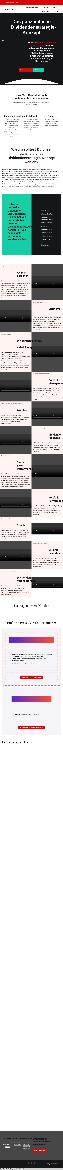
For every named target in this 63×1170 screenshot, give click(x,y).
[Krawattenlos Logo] (8, 9)
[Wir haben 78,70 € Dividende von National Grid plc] (31, 784)
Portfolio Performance (47, 236)
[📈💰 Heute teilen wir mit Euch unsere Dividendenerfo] (31, 961)
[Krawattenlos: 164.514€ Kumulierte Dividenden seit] (31, 923)
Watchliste (44, 226)
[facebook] (55, 2)
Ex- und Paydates (45, 239)
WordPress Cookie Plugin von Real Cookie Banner (13, 1169)
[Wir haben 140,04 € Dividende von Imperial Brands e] (31, 1024)
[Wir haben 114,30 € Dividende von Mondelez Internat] (31, 988)
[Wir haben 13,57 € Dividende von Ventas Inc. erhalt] (31, 889)
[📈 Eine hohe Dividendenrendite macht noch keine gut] (31, 746)
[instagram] (57, 2)
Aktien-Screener (45, 210)
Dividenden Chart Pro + (47, 214)
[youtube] (60, 2)
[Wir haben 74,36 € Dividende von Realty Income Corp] (31, 854)
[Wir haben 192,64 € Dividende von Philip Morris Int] (31, 818)
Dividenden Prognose (46, 229)
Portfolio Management (47, 222)
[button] (27, 1148)
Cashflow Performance (47, 233)
